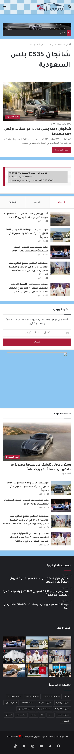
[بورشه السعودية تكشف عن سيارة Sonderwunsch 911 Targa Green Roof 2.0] (14, 670)
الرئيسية (65, 45)
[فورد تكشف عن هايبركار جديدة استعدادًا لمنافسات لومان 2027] (60, 252)
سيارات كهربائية (62, 709)
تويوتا (67, 697)
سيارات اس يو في (52, 697)
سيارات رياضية (62, 703)
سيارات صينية (45, 703)
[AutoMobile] (50, 7)
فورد (50, 715)
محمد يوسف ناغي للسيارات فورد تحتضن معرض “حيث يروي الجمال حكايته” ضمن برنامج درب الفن (28, 288)
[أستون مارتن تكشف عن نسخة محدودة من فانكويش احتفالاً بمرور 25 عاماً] (60, 219)
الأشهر (61, 202)
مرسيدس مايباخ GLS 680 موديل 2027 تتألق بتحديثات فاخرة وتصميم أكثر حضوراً (27, 234)
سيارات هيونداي (25, 709)
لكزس (33, 715)
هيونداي (65, 721)
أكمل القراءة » (61, 150)
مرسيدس (21, 715)
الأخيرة (37, 202)
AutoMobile (12, 737)
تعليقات (13, 202)
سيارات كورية (44, 709)
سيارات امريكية (14, 697)
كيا (42, 715)
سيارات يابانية (63, 715)
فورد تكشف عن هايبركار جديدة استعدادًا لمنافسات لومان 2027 (34, 33)
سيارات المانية (32, 697)
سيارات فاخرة (28, 703)
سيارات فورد (11, 703)
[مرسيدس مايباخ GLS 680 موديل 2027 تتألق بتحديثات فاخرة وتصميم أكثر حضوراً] (60, 235)
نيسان (9, 715)
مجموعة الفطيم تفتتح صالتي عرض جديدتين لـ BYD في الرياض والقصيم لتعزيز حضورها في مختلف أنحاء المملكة (26, 520)
